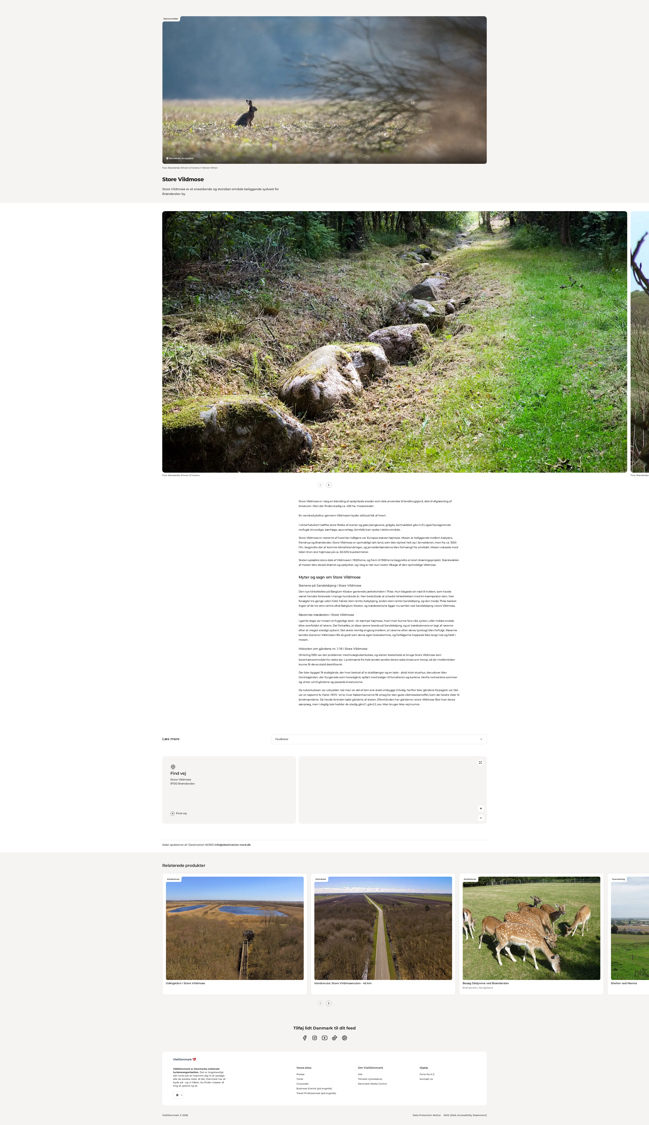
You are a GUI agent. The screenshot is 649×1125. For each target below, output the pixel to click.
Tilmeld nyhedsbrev (370, 1079)
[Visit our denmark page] (305, 1038)
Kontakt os (426, 1079)
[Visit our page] (315, 1038)
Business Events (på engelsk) (314, 1088)
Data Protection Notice (427, 1115)
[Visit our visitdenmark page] (325, 1038)
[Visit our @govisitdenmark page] (335, 1038)
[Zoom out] (481, 818)
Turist (299, 1079)
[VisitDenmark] (184, 1059)
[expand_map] (480, 762)
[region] (393, 790)
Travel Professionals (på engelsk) (316, 1093)
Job (360, 1074)
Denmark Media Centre (372, 1083)
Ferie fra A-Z (427, 1074)
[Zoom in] (481, 808)
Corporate (302, 1083)
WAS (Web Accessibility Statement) (465, 1115)
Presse (300, 1074)
